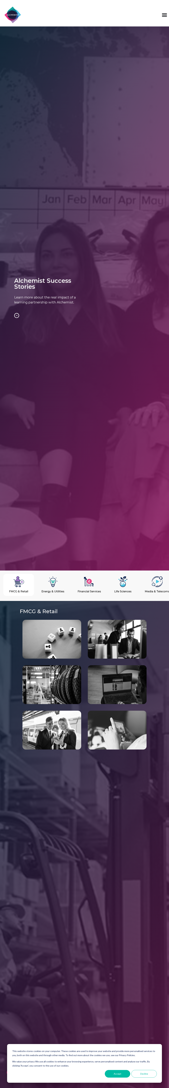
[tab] (18, 585)
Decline (144, 1073)
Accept (117, 1073)
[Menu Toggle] (164, 15)
